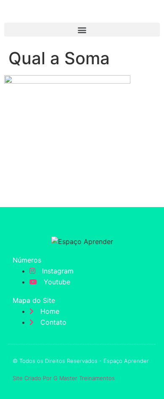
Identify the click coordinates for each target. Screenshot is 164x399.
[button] (82, 30)
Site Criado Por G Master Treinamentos (64, 378)
